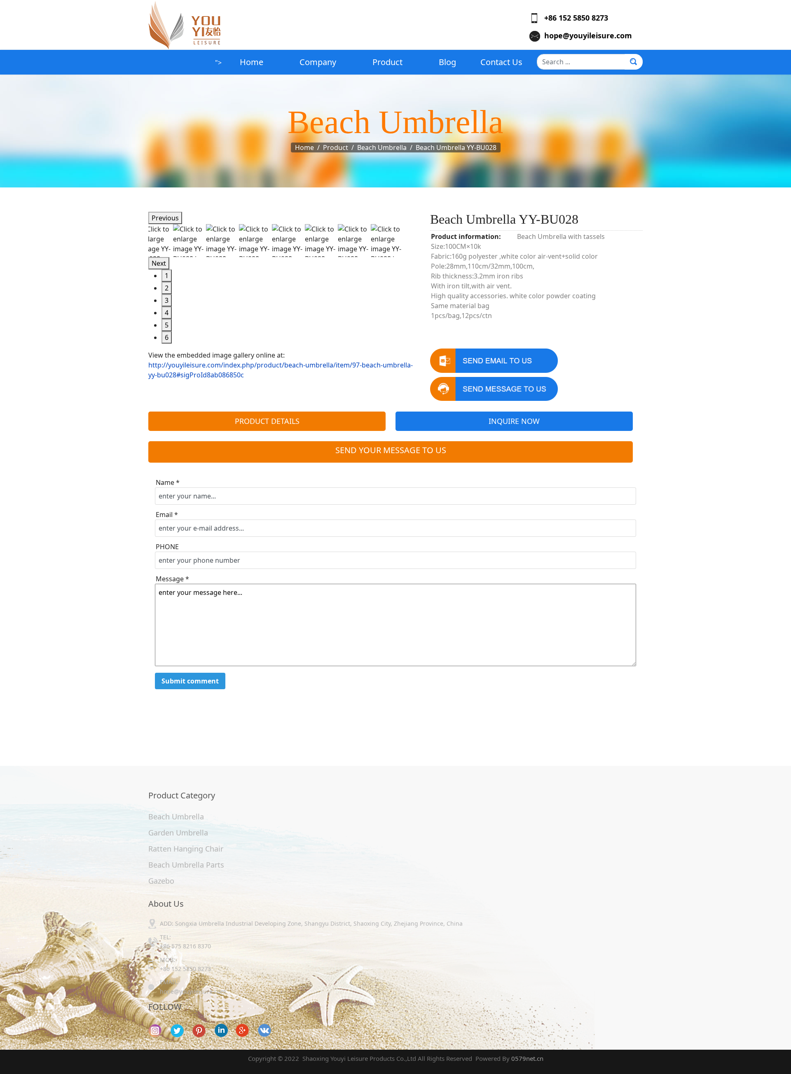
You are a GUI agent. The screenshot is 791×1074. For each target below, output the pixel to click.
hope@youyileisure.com (588, 35)
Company (318, 62)
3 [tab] (166, 300)
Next (159, 263)
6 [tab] (166, 337)
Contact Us (501, 62)
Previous (165, 217)
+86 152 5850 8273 (573, 18)
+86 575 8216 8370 (185, 946)
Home (251, 62)
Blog (447, 62)
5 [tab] (166, 325)
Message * (172, 578)
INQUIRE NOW (514, 421)
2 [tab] (166, 287)
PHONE (167, 546)
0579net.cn (527, 1058)
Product (387, 62)
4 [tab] (166, 312)
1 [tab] (166, 275)
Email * (167, 514)
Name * (168, 482)
